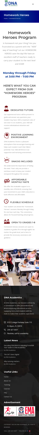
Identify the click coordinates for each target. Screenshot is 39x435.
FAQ (5, 393)
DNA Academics (11, 350)
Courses (7, 389)
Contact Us (8, 397)
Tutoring (7, 385)
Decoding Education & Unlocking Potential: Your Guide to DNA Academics (19, 346)
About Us (7, 381)
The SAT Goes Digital (11, 354)
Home (6, 18)
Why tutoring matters (11, 361)
